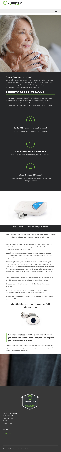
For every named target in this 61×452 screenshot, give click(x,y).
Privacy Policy (7, 433)
